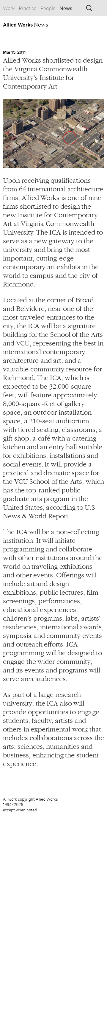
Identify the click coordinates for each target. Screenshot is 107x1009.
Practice (28, 8)
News (65, 8)
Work (9, 8)
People (48, 8)
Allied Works (18, 24)
